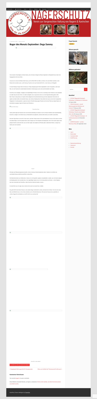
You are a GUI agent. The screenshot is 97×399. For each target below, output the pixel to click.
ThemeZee (27, 392)
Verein (25, 9)
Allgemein (12, 364)
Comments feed (74, 136)
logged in (18, 378)
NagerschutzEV (22, 41)
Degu (18, 364)
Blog (40, 9)
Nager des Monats (25, 364)
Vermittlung (18, 9)
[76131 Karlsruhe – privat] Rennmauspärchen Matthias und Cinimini (76, 106)
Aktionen (36, 9)
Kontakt (72, 147)
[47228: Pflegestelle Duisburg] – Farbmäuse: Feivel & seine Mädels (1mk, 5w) (77, 112)
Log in (71, 132)
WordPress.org (73, 138)
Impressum (73, 145)
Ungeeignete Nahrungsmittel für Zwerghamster (21, 369)
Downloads (44, 9)
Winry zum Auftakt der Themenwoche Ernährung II (49, 369)
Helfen (30, 9)
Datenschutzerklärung (75, 143)
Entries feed (73, 134)
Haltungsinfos (9, 9)
